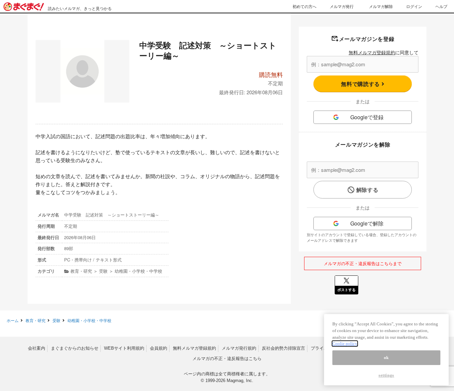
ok (386, 357)
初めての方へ (304, 6)
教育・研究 (36, 320)
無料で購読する (361, 84)
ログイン (414, 6)
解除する (367, 190)
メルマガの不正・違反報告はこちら (227, 358)
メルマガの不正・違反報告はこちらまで (362, 263)
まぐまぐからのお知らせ (74, 348)
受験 (56, 320)
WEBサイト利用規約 (124, 348)
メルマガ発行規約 (239, 348)
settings (386, 375)
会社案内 (36, 348)
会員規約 (158, 348)
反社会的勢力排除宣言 (283, 348)
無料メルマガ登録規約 (372, 52)
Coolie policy (344, 343)
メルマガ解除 (381, 6)
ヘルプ (441, 6)
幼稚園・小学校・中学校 (89, 320)
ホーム (13, 320)
